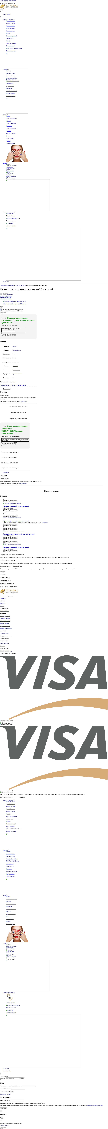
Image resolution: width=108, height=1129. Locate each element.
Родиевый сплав (10, 86)
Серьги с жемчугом (11, 176)
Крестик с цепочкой (11, 43)
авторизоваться (23, 401)
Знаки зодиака (9, 38)
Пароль (5, 1088)
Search (21, 797)
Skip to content (12, 0)
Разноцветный (16, 370)
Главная (2, 285)
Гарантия (2, 646)
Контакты (2, 603)
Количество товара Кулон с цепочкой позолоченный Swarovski (11, 329)
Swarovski (15, 366)
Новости (2, 606)
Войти (12, 1091)
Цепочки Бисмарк (10, 26)
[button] (8, 334)
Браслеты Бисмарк (10, 76)
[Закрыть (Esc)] (5, 1127)
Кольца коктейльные (11, 128)
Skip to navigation (4, 0)
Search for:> (3, 797)
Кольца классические (11, 118)
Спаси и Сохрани (10, 143)
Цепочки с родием (10, 31)
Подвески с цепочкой (11, 36)
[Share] (2, 312)
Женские (15, 346)
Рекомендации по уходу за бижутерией (13, 385)
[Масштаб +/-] (0, 1127)
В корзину (13, 333)
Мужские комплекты (11, 225)
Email (5, 1100)
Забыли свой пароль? (5, 1094)
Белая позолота (9, 83)
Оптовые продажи (4, 633)
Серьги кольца (9, 173)
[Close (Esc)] (0, 312)
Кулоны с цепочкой (17, 374)
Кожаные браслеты (10, 96)
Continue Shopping (4, 1125)
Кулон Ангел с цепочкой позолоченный (18, 534)
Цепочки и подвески (9, 285)
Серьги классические (11, 165)
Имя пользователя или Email (10, 1086)
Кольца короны (10, 138)
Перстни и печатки (11, 133)
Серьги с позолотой (5, 626)
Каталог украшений (5, 616)
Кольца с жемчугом (11, 123)
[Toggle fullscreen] (3, 312)
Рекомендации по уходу (6, 651)
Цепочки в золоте (10, 23)
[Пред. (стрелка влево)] (0, 1128)
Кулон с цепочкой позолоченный (16, 506)
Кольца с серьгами (10, 215)
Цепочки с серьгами (11, 51)
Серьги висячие (10, 171)
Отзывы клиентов (4, 611)
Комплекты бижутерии (6, 628)
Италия (14, 381)
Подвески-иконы (10, 46)
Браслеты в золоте (10, 73)
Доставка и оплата (4, 643)
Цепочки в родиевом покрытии (6, 296)
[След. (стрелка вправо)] (2, 1128)
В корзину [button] (10, 508)
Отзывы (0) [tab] (6, 389)
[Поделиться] (3, 1127)
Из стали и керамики (11, 79)
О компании (3, 598)
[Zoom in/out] (5, 312)
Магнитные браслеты (11, 91)
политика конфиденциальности (95, 1105)
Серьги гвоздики (10, 168)
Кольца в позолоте (4, 623)
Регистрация (3, 1108)
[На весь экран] (2, 1127)
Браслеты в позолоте (5, 621)
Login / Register (6, 14)
